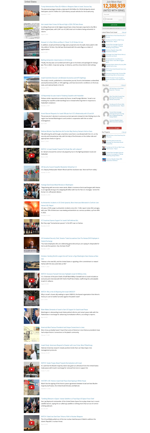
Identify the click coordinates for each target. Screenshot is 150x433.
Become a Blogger (114, 128)
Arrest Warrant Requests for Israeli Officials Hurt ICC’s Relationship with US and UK (67, 114)
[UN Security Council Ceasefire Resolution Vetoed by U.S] (31, 173)
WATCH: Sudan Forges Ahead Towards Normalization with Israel (61, 363)
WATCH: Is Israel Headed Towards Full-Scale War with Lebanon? (61, 149)
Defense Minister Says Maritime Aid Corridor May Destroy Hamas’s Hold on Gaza (66, 131)
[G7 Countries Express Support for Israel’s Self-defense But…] (31, 227)
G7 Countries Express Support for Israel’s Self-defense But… (60, 220)
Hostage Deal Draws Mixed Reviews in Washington (57, 185)
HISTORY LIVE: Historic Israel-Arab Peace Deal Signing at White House (63, 381)
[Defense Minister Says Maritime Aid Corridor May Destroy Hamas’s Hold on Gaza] (31, 137)
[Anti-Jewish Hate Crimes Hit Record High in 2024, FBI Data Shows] (31, 30)
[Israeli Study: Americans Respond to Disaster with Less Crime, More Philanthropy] (31, 351)
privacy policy (122, 28)
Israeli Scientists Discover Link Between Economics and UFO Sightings (63, 78)
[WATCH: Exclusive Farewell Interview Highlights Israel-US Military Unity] (31, 280)
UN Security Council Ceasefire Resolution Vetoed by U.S (59, 167)
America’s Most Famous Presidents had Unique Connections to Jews (62, 327)
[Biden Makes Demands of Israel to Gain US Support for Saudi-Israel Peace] (31, 316)
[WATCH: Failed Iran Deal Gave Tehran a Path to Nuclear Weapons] (31, 423)
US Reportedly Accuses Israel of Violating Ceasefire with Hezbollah (62, 96)
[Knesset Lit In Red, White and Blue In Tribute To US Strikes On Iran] (31, 48)
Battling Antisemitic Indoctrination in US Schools (56, 60)
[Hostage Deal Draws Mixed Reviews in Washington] (31, 191)
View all (124, 32)
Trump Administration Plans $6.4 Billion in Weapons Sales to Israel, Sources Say (66, 7)
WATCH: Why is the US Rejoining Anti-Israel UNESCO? (58, 292)
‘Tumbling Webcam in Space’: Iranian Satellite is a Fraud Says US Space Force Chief (67, 399)
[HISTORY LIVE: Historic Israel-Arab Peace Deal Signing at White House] (31, 387)
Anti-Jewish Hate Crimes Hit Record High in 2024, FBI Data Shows (62, 24)
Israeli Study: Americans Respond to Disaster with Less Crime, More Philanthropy (66, 345)
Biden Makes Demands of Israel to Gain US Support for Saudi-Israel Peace (64, 310)
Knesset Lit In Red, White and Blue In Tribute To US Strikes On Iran (62, 42)
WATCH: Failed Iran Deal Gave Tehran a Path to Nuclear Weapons (62, 417)
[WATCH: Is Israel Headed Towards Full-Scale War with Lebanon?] (31, 155)
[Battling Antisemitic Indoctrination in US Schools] (31, 66)
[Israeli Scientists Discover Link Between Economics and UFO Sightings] (31, 84)
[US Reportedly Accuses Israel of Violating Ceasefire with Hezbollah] (31, 102)
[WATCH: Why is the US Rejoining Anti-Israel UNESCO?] (31, 298)
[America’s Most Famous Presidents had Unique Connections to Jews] (31, 333)
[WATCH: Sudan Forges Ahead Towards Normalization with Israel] (31, 369)
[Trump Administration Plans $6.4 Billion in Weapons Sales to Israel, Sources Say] (31, 13)
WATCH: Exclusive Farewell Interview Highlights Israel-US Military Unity (63, 274)
